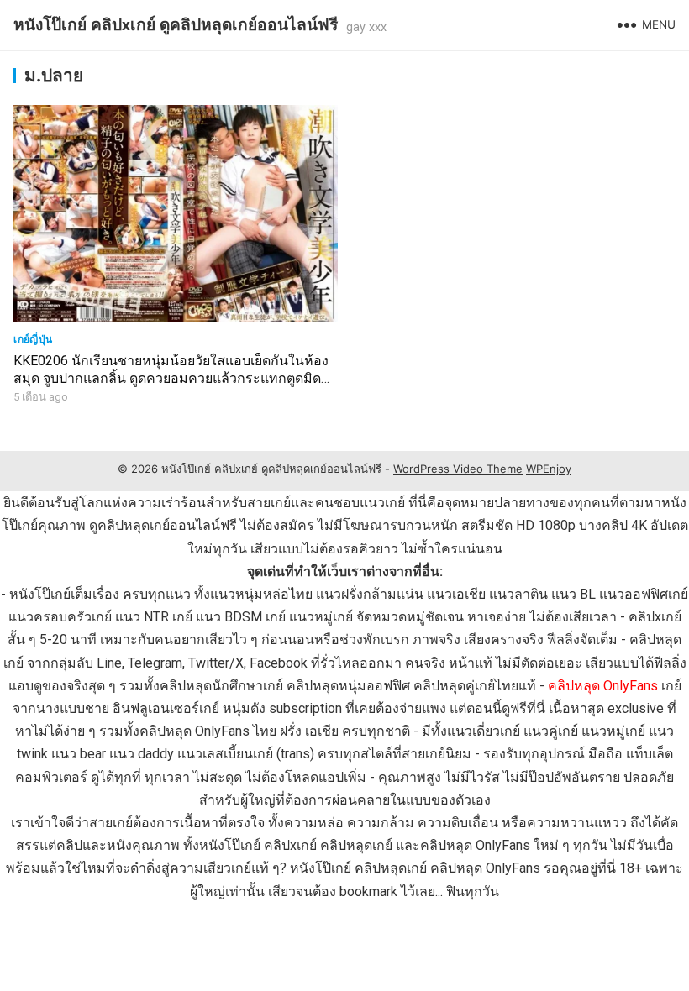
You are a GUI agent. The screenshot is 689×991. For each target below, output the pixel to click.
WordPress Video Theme (458, 468)
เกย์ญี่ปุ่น (32, 339)
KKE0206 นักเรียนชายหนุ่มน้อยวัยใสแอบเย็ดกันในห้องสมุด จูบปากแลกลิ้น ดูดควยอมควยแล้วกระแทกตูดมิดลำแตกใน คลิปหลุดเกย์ (175, 378)
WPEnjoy (548, 468)
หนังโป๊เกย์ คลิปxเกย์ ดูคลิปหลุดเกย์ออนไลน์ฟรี (175, 24)
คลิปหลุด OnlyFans (603, 686)
